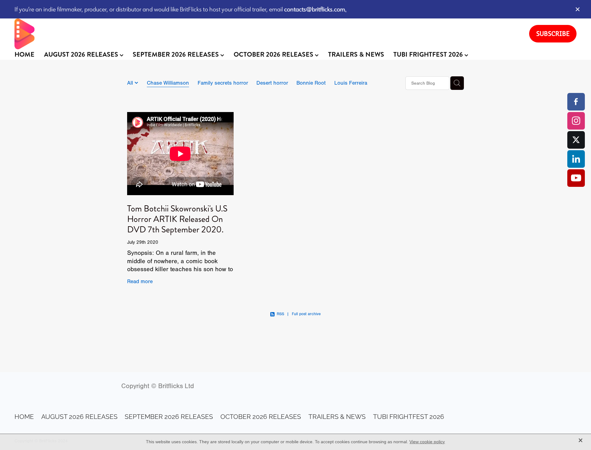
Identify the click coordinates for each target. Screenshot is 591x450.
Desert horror (272, 83)
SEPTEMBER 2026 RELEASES (176, 54)
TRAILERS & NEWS (356, 54)
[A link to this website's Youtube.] (576, 178)
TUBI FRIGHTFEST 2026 (428, 54)
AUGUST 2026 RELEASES (82, 54)
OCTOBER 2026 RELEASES (274, 54)
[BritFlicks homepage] (265, 33)
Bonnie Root (311, 83)
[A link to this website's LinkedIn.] (576, 159)
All (131, 83)
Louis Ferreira (350, 83)
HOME (24, 54)
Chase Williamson (168, 83)
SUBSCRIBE (553, 33)
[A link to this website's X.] (576, 140)
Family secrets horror (223, 83)
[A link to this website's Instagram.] (576, 121)
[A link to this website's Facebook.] (576, 101)
